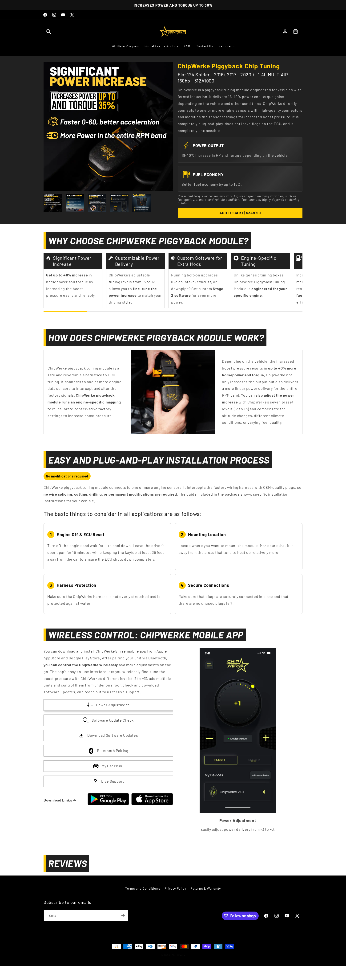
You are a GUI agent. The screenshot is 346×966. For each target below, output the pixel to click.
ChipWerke (178, 955)
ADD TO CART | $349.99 (240, 212)
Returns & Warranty (205, 888)
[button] (49, 31)
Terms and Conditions (142, 888)
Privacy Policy (175, 888)
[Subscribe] (123, 915)
